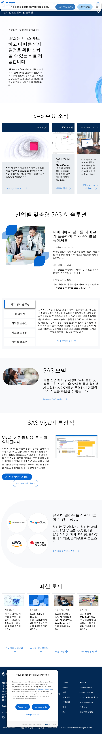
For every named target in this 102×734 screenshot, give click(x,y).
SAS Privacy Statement (44, 689)
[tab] (19, 304)
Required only (40, 707)
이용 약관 (40, 728)
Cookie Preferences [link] (9, 728)
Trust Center (52, 728)
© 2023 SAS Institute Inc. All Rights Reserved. (77, 728)
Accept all (22, 707)
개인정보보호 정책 (26, 728)
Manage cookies (32, 714)
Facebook (3, 717)
